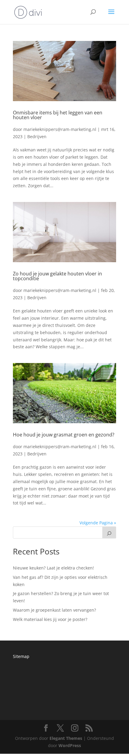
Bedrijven (36, 136)
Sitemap (21, 656)
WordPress (69, 745)
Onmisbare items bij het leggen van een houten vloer (57, 115)
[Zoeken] (109, 532)
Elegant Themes (66, 738)
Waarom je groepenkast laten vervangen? (54, 610)
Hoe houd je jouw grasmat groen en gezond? (63, 434)
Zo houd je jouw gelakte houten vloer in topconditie (57, 276)
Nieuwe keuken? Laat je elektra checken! (53, 568)
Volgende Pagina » (98, 523)
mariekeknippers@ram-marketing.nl (59, 129)
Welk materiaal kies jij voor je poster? (50, 619)
